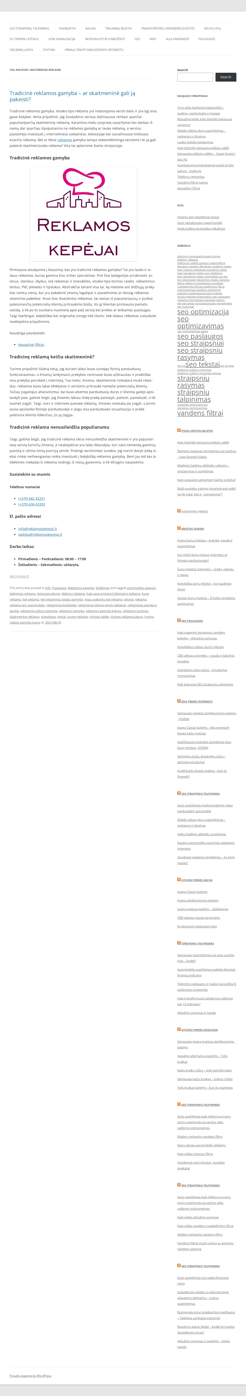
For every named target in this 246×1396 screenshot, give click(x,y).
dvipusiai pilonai (48, 593)
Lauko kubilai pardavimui (195, 142)
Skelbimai (102, 588)
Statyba (49, 50)
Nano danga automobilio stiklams (201, 1145)
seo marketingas (222, 303)
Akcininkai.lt (19, 576)
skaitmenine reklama (24, 616)
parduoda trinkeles (210, 293)
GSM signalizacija (62, 39)
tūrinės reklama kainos (127, 616)
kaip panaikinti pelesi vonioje (195, 276)
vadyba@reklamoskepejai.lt (40, 534)
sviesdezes (48, 616)
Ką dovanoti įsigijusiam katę (197, 926)
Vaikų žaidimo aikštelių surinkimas (201, 834)
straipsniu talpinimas (194, 395)
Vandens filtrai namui (192, 182)
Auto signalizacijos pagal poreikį (199, 223)
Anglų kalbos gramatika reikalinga (201, 228)
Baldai (91, 28)
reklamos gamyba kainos (103, 611)
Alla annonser (177, 39)
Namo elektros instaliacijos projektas (200, 283)
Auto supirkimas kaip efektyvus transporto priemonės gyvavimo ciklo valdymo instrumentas (204, 1122)
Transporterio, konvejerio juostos (168, 28)
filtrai (222, 263)
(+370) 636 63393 (31, 504)
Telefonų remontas (190, 176)
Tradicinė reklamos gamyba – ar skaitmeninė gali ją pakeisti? (72, 96)
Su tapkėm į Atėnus (24, 39)
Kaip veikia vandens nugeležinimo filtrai (205, 1226)
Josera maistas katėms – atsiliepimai (202, 909)
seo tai (181, 365)
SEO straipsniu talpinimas (200, 793)
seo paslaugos (200, 336)
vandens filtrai (200, 413)
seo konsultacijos (201, 303)
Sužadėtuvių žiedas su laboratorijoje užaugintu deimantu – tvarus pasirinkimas (203, 1298)
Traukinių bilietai (118, 28)
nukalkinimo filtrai (213, 286)
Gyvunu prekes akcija (197, 880)
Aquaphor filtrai (31, 344)
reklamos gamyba (71, 611)
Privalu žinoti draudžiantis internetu (94, 50)
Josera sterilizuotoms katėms (197, 900)
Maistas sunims (192, 528)
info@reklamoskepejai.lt (37, 528)
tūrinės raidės (99, 616)
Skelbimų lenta (21, 50)
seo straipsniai (200, 343)
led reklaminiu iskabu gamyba (62, 599)
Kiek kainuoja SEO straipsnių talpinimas (205, 684)
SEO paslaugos (192, 621)
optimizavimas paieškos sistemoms (199, 290)
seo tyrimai (227, 365)
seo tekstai (202, 364)
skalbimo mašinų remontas (194, 370)
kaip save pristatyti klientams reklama (113, 593)
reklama (141, 599)
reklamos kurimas (135, 611)
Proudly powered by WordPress (30, 1376)
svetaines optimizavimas (192, 404)
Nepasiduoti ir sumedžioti (105, 39)
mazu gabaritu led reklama (104, 599)
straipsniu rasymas (193, 381)
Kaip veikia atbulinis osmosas (198, 1217)
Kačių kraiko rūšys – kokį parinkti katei (204, 1070)
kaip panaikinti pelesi (214, 269)
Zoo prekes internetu (197, 701)
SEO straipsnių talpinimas (29, 28)
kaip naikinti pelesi (189, 269)
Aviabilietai (67, 28)
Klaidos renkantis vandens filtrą (199, 1136)
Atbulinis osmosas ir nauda (196, 1013)
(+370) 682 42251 (31, 498)
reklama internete (188, 300)
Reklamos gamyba (81, 588)
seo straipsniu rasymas (200, 353)
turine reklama (77, 616)
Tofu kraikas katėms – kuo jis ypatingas (205, 1087)
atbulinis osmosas (188, 256)
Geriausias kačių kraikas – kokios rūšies (205, 1079)
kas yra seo (221, 276)
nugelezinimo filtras (189, 286)
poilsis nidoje (185, 296)
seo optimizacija (203, 311)
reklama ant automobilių (27, 605)
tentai (61, 616)
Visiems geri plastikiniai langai (198, 217)
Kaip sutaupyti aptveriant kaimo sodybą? (206, 480)
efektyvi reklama (73, 593)
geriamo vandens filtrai (191, 266)
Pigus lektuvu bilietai (197, 431)
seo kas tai (183, 303)
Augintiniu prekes (194, 511)
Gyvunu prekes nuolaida (199, 1030)
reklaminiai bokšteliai (61, 605)
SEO (137, 39)
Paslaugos (206, 39)
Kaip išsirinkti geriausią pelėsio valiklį (203, 148)
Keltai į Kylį (212, 28)
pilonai (129, 599)
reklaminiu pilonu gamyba (38, 611)
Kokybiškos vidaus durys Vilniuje (200, 647)
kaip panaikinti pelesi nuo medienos (199, 273)
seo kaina (205, 300)
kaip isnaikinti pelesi (218, 266)
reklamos (64, 140)
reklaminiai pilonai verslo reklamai (102, 605)
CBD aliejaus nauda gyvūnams (198, 917)
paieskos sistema (187, 293)
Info (153, 39)
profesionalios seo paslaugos (212, 296)
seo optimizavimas (200, 322)
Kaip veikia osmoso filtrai (195, 1154)
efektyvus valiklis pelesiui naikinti (198, 263)
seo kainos (218, 300)
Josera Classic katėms (192, 892)
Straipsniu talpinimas (197, 943)
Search (182, 70)
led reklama (31, 599)
